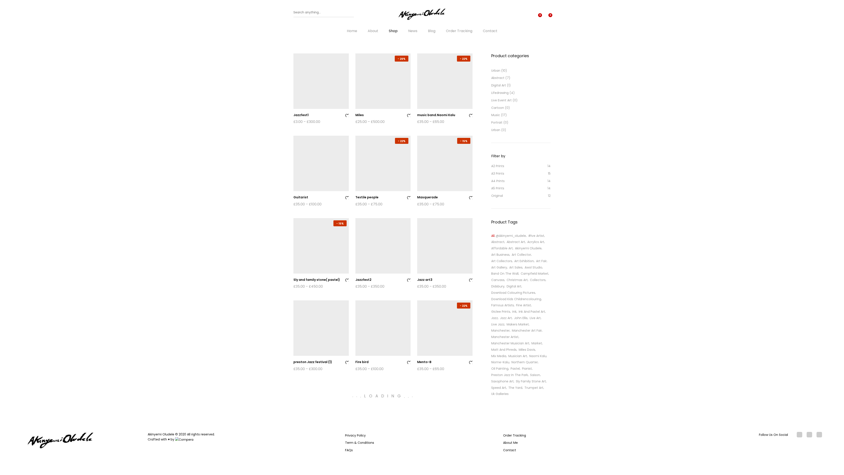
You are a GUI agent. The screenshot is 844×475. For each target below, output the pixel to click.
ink (514, 311)
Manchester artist (504, 337)
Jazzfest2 (363, 280)
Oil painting (499, 368)
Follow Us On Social (773, 435)
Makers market (518, 324)
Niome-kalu (500, 362)
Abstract (497, 78)
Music (495, 115)
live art (535, 318)
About (373, 31)
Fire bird (362, 362)
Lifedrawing (500, 93)
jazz (494, 318)
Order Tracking (459, 31)
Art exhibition (524, 261)
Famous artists (502, 305)
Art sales (515, 267)
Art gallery (499, 267)
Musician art (517, 356)
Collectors (538, 280)
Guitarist (300, 197)
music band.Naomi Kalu (436, 115)
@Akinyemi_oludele (511, 236)
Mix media (498, 356)
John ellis (521, 318)
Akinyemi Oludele (528, 248)
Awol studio (533, 267)
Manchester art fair (527, 330)
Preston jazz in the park (509, 375)
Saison (535, 375)
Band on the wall (504, 273)
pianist (527, 368)
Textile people (366, 197)
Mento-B (424, 362)
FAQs (349, 450)
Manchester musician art (510, 343)
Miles (359, 115)
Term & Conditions (359, 442)
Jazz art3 (424, 280)
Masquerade (427, 197)
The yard (515, 387)
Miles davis (527, 349)
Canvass (497, 280)
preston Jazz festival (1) (312, 362)
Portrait (496, 122)
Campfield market (534, 273)
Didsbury (497, 286)
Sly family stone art (531, 381)
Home (352, 31)
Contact (490, 31)
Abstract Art (516, 242)
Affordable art (502, 248)
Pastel (515, 368)
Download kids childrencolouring (516, 299)
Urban (495, 70)
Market (536, 343)
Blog (431, 31)
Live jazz (497, 324)
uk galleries (500, 394)
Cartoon (497, 108)
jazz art (506, 318)
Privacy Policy (355, 435)
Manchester (500, 330)
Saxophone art (502, 381)
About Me (510, 442)
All (493, 236)
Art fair (541, 261)
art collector (521, 254)
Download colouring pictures (513, 292)
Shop (393, 31)
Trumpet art (533, 387)
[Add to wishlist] (347, 115)
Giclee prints (500, 311)
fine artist (523, 305)
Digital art (514, 286)
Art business (500, 254)
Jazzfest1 (301, 115)
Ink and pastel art (532, 311)
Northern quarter (524, 362)
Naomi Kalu (537, 356)
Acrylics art (535, 242)
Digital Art (498, 85)
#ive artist (536, 236)
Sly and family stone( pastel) (316, 280)
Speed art (498, 387)
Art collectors (501, 261)
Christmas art (517, 280)
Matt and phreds (504, 349)
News (412, 31)
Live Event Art (501, 100)
